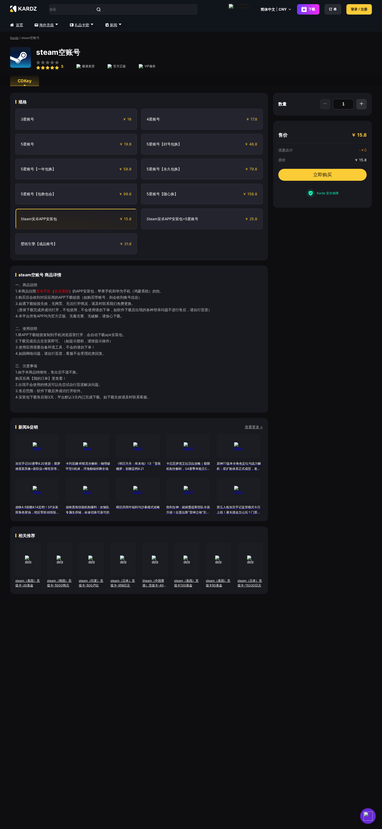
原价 (282, 160)
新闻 (113, 25)
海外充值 (46, 25)
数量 (282, 103)
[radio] (38, 66)
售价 (283, 135)
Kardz (14, 38)
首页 (19, 25)
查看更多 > (254, 427)
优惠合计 (285, 150)
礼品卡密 (82, 25)
